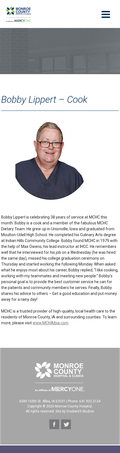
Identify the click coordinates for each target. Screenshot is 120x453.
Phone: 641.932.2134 (84, 401)
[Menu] (105, 14)
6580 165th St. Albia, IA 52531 (42, 401)
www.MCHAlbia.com (50, 323)
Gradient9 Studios (80, 411)
